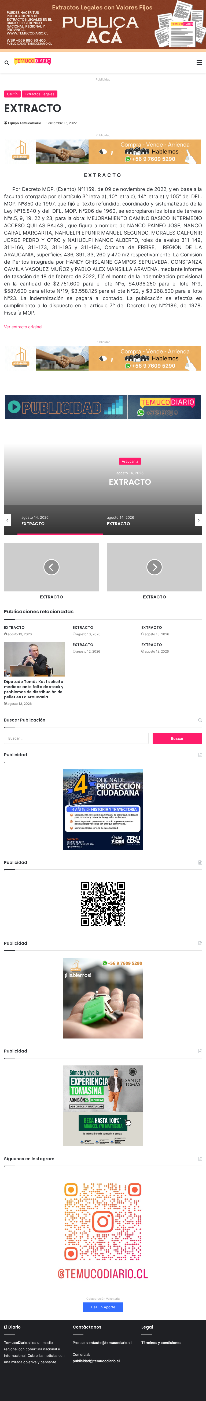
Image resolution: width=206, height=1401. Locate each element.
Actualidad (130, 456)
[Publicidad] (103, 25)
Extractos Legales (39, 94)
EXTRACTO (14, 627)
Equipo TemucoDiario (24, 123)
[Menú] (199, 64)
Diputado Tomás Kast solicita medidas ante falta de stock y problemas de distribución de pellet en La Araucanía (33, 689)
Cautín (12, 94)
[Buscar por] (6, 64)
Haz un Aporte (103, 1307)
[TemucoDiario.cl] (33, 62)
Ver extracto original (23, 326)
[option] (60, 520)
